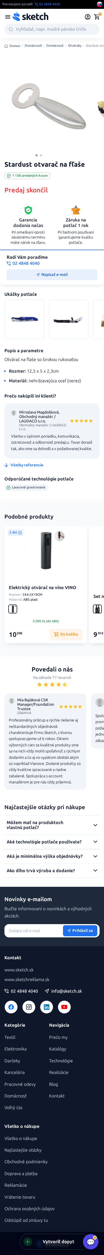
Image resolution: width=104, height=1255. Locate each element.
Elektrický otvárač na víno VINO (42, 587)
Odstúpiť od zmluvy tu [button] (26, 1220)
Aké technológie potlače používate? (44, 841)
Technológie (61, 1060)
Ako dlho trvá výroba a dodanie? (41, 870)
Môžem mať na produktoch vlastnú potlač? (35, 825)
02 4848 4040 (24, 991)
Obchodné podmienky (26, 1161)
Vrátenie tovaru (19, 1197)
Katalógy (57, 1049)
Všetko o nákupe (20, 1138)
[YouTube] (64, 1007)
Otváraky (75, 46)
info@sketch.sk (66, 991)
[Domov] (30, 17)
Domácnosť (33, 46)
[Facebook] (11, 1007)
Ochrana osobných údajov (29, 1208)
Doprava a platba (20, 1173)
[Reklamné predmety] (7, 17)
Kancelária (14, 1072)
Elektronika (15, 1049)
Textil (9, 1037)
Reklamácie (15, 1185)
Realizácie (59, 1072)
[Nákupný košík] (97, 17)
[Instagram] (28, 1007)
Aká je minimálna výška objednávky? (45, 856)
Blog (53, 1084)
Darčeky (12, 1060)
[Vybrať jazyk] (99, 4)
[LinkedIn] (46, 1007)
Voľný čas (13, 1107)
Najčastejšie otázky (23, 1150)
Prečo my (58, 1037)
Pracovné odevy (20, 1084)
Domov (14, 46)
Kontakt (57, 1096)
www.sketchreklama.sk (26, 979)
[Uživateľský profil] (88, 17)
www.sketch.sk (19, 969)
